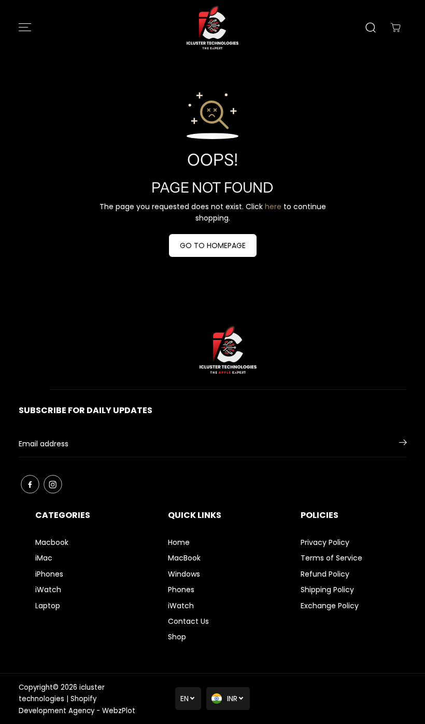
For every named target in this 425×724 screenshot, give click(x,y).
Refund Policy (325, 574)
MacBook (184, 558)
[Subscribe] (403, 444)
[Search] (370, 27)
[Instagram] (52, 484)
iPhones (49, 574)
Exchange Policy (330, 605)
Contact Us (188, 621)
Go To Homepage (213, 245)
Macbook (51, 542)
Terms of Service (331, 558)
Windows (184, 574)
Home (179, 542)
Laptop (47, 605)
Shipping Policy (327, 589)
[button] (25, 27)
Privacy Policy (325, 542)
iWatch (48, 589)
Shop (177, 637)
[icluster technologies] (212, 27)
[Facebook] (30, 484)
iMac (43, 558)
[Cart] (395, 27)
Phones (181, 589)
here (273, 206)
